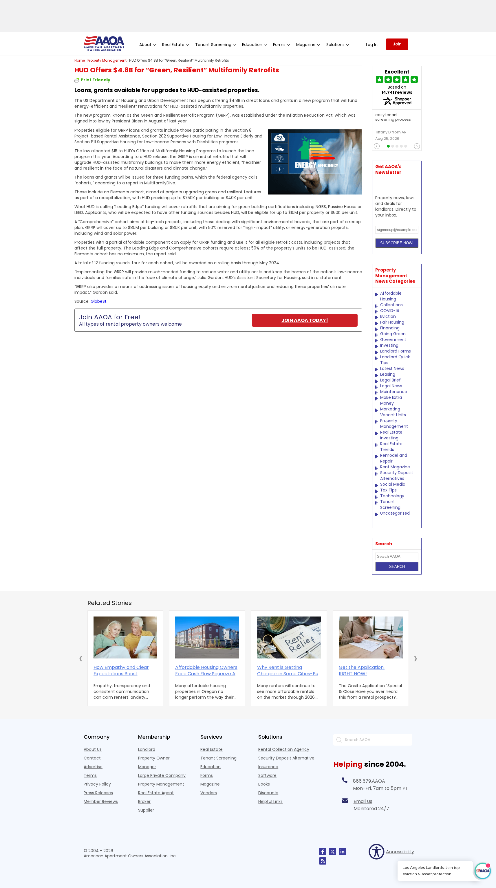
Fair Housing (392, 322)
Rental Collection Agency (283, 749)
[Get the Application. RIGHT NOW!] (371, 637)
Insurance (268, 767)
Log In (372, 44)
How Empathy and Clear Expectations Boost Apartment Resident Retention (121, 670)
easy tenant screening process (393, 117)
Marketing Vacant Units (393, 412)
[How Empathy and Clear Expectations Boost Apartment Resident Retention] (126, 637)
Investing (389, 345)
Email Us (363, 801)
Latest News (392, 368)
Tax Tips (388, 490)
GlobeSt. (99, 301)
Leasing (387, 374)
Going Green (393, 334)
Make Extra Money (391, 400)
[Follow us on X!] (332, 851)
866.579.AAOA (369, 781)
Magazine (210, 784)
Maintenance (393, 392)
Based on (397, 90)
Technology (392, 496)
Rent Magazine (395, 467)
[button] (81, 658)
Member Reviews (101, 801)
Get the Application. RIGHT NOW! (362, 670)
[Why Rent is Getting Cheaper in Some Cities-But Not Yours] (289, 637)
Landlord (146, 749)
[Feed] (322, 861)
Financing (390, 328)
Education (210, 767)
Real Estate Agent (156, 793)
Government (393, 339)
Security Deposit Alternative (286, 758)
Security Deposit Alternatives (396, 475)
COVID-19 (389, 310)
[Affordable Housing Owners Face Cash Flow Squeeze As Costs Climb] (207, 637)
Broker (144, 801)
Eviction (388, 316)
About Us (93, 749)
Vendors (208, 793)
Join (397, 44)
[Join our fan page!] (322, 851)
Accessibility (399, 851)
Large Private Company (162, 775)
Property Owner (154, 758)
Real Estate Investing (391, 435)
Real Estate (211, 749)
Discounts (268, 793)
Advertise (93, 767)
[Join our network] (342, 851)
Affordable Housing (391, 296)
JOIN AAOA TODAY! (304, 320)
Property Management (394, 423)
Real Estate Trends (391, 446)
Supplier (146, 810)
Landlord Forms (395, 351)
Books (264, 784)
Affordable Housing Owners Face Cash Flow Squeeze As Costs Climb (206, 670)
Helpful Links (270, 801)
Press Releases (98, 793)
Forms (206, 775)
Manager (147, 767)
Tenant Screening (390, 504)
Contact (92, 758)
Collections (391, 305)
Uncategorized (395, 513)
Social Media (392, 484)
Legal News (391, 386)
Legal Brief (390, 380)
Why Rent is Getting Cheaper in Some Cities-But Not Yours (288, 670)
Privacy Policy (97, 784)
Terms (90, 775)
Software (267, 775)
